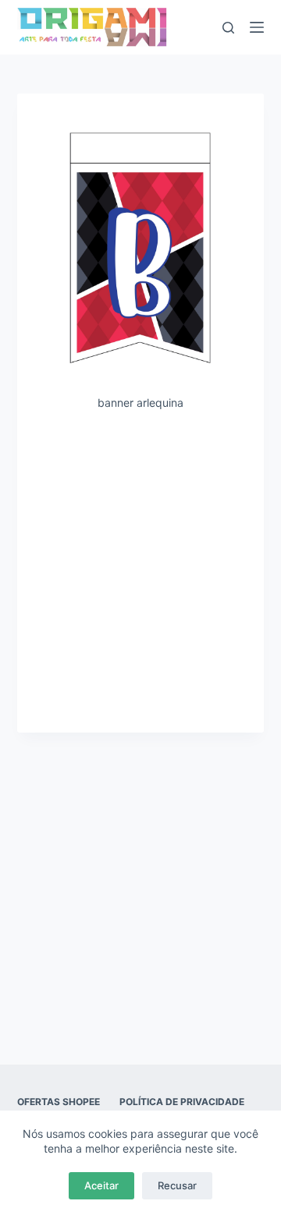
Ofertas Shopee (58, 1101)
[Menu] (257, 27)
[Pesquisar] (228, 28)
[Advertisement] (140, 570)
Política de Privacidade (181, 1101)
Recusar (177, 1185)
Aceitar (101, 1185)
